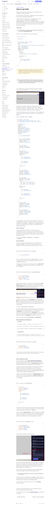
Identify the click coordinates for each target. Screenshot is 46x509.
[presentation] (30, 51)
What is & (35, 360)
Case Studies (6, 8)
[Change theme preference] (43, 1)
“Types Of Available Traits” (27, 31)
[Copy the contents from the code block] (43, 36)
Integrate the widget (34, 492)
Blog (4, 10)
